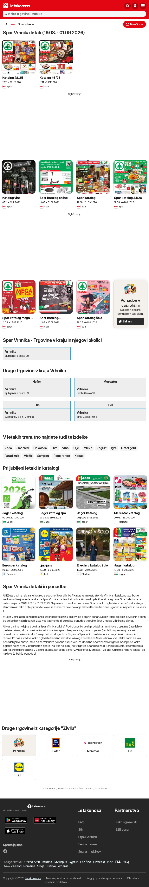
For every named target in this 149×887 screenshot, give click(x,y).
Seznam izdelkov (89, 851)
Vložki (28, 456)
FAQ (81, 822)
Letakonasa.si (33, 878)
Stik (80, 829)
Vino (65, 448)
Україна (63, 866)
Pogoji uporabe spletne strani (104, 878)
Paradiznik (11, 456)
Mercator (94, 649)
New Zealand (12, 866)
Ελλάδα (85, 862)
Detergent (128, 448)
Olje (76, 448)
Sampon (43, 456)
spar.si (62, 630)
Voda (8, 448)
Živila (77, 649)
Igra (113, 448)
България (60, 862)
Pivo (54, 448)
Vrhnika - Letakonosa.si (117, 595)
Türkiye (51, 866)
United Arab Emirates (38, 862)
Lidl (109, 649)
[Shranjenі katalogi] (127, 6)
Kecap (78, 456)
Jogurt (101, 448)
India (110, 862)
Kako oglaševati (125, 822)
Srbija (40, 866)
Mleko (88, 448)
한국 (126, 862)
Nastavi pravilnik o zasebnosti (63, 878)
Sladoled (22, 448)
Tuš (103, 649)
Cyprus (73, 862)
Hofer (84, 649)
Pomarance (62, 456)
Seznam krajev (88, 844)
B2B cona (122, 829)
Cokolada (40, 448)
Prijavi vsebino (87, 837)
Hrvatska (99, 862)
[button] (135, 6)
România (29, 866)
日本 (118, 862)
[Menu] (142, 6)
